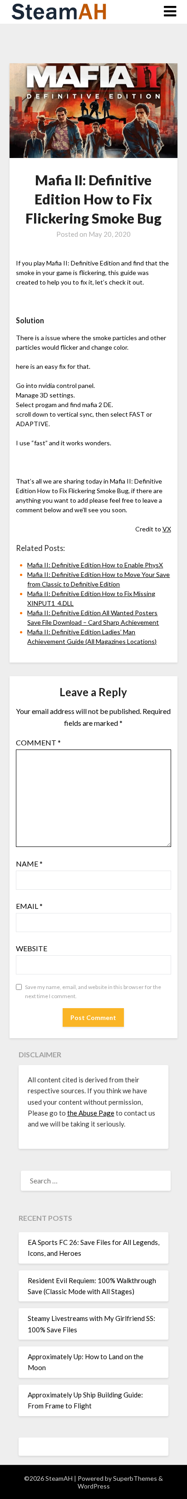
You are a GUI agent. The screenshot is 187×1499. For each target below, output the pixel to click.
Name (29, 863)
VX (166, 529)
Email (29, 906)
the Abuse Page (90, 1113)
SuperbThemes (135, 1478)
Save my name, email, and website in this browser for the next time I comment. (93, 991)
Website (31, 948)
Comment (38, 742)
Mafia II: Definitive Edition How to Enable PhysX (95, 565)
